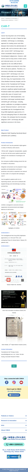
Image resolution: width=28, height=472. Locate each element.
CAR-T (16, 20)
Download (15, 395)
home (2, 18)
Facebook (6, 382)
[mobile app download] (14, 457)
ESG (2, 425)
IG (14, 382)
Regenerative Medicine (7, 20)
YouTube (21, 382)
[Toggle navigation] (25, 6)
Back (14, 366)
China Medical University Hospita (14, 438)
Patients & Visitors (7, 416)
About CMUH (5, 430)
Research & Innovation (8, 420)
